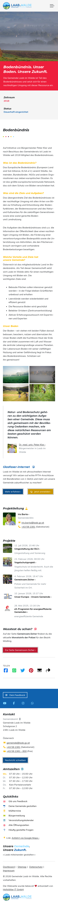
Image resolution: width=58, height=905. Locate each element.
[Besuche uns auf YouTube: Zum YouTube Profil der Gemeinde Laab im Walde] (5, 703)
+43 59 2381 (28, 526)
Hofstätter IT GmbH (13, 889)
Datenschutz (36, 866)
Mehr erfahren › (13, 491)
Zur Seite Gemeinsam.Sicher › (20, 650)
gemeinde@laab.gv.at (18, 742)
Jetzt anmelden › (42, 491)
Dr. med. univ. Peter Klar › (32, 444)
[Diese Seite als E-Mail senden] (39, 671)
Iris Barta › (23, 514)
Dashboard (9, 866)
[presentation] (17, 6)
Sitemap (22, 866)
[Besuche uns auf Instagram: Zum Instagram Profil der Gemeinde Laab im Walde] (24, 703)
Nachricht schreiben (15, 760)
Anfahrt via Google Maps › (25, 837)
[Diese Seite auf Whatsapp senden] (14, 671)
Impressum (8, 870)
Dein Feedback (17, 695)
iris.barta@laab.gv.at (33, 522)
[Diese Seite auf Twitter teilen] (22, 671)
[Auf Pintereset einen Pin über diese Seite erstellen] (31, 671)
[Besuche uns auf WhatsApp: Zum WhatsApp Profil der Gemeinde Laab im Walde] (33, 703)
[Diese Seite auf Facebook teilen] (6, 671)
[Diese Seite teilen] (48, 671)
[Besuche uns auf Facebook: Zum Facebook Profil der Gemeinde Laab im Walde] (14, 703)
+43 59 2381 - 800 (17, 751)
